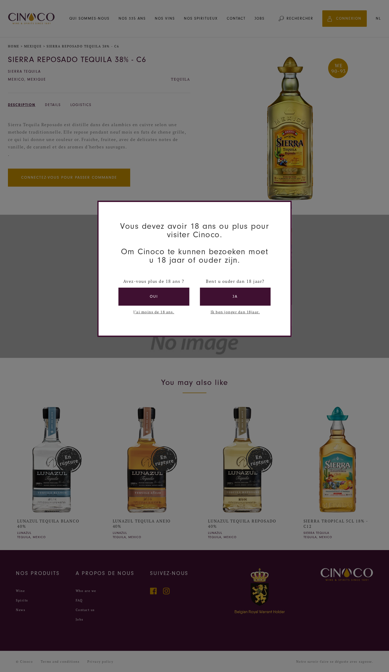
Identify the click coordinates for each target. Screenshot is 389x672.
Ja (235, 296)
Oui (154, 296)
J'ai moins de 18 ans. (153, 312)
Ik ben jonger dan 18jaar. (235, 312)
